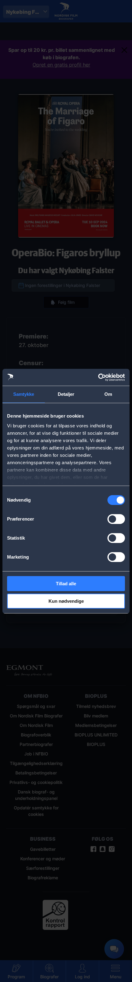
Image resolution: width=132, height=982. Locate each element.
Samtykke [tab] (23, 394)
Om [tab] (108, 394)
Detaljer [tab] (66, 394)
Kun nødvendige (66, 601)
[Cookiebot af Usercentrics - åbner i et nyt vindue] (98, 377)
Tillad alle (66, 583)
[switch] (116, 519)
